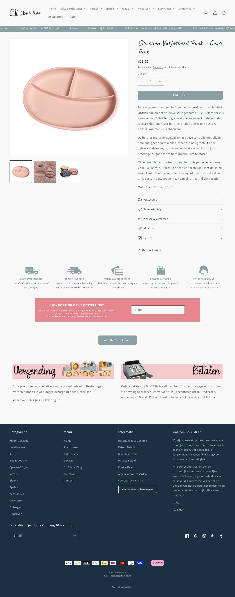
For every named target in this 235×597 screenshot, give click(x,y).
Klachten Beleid (128, 454)
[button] (73, 9)
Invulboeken (17, 447)
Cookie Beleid (126, 467)
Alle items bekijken (117, 340)
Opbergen (16, 507)
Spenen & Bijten (19, 467)
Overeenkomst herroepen (137, 489)
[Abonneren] (180, 309)
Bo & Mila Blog (73, 467)
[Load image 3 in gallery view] (69, 172)
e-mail (215, 287)
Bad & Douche (18, 460)
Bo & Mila (121, 572)
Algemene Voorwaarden (132, 474)
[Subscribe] (74, 535)
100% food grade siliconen (174, 118)
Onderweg (16, 514)
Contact (68, 480)
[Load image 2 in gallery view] (45, 172)
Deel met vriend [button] (152, 250)
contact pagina (197, 287)
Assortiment (71, 447)
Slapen (14, 480)
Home (67, 440)
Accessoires (17, 494)
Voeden (14, 474)
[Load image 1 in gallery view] (21, 172)
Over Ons (69, 474)
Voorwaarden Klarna (130, 480)
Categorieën (71, 454)
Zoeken (68, 460)
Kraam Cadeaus (19, 440)
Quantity (142, 73)
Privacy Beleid (127, 460)
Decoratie (16, 500)
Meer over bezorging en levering (34, 400)
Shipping (158, 66)
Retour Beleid (126, 447)
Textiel (14, 454)
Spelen (14, 487)
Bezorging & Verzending (132, 440)
